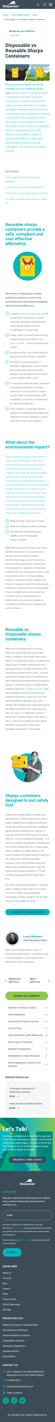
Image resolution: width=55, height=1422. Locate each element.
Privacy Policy (18, 1228)
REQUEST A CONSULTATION (27, 912)
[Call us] (38, 4)
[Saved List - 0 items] (44, 4)
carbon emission (13, 501)
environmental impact (26, 447)
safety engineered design (32, 313)
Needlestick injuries (34, 689)
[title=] (11, 4)
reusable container (21, 456)
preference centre (24, 1240)
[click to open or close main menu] (50, 4)
